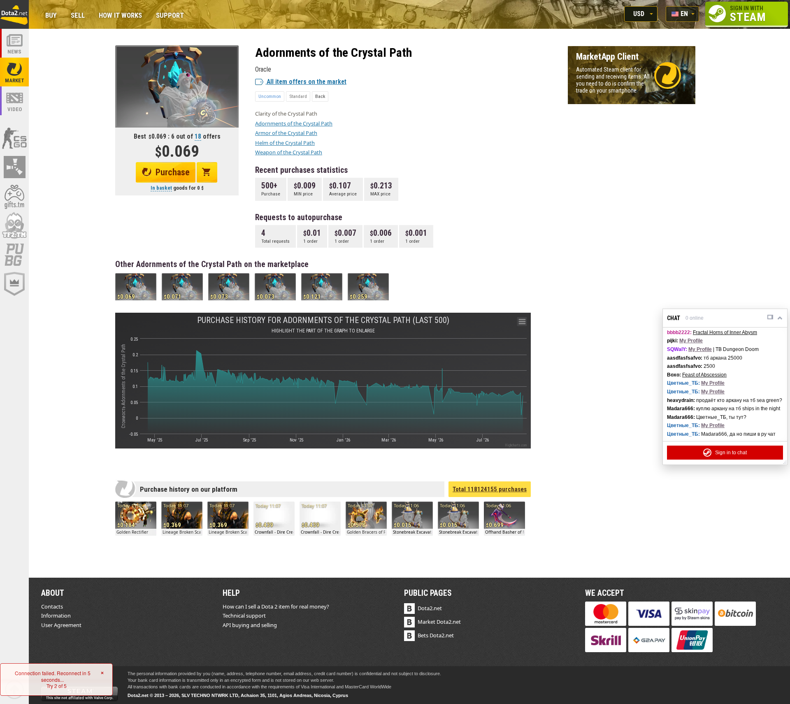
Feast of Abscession (704, 375)
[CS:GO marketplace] (14, 137)
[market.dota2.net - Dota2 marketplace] (14, 72)
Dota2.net (430, 608)
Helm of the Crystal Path (285, 142)
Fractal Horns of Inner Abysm (725, 332)
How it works (120, 15)
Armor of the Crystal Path (286, 133)
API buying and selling (250, 625)
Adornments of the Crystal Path (293, 123)
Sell (78, 15)
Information (56, 615)
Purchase (173, 172)
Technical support (244, 615)
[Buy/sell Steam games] (14, 196)
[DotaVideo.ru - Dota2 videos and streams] (14, 100)
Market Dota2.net (439, 621)
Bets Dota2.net (436, 635)
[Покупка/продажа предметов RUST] (14, 167)
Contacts (52, 606)
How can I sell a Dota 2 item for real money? (276, 606)
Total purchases (490, 489)
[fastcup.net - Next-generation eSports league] (14, 284)
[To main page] (14, 14)
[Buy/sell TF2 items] (14, 225)
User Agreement (61, 625)
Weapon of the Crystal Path (288, 152)
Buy (51, 15)
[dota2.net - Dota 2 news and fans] (14, 43)
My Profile (691, 341)
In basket (161, 188)
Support (170, 15)
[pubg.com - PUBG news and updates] (14, 254)
